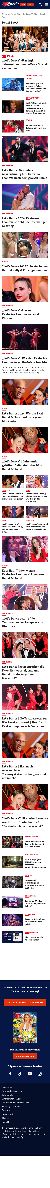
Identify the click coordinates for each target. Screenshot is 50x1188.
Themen (5, 1118)
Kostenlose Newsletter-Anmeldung (25, 1002)
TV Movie (6, 14)
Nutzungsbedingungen (12, 1091)
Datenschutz (7, 1095)
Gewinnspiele (8, 1114)
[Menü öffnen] (46, 4)
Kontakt (5, 1122)
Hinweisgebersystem (11, 1106)
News (13, 14)
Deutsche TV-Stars (30, 14)
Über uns (6, 1110)
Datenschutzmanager (11, 1098)
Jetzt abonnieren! (25, 1056)
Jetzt (23, 4)
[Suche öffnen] (40, 4)
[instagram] (39, 1073)
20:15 (30, 4)
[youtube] (30, 1073)
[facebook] (10, 1073)
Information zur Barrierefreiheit (15, 1102)
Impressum (7, 1087)
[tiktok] (20, 1073)
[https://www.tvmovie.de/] (10, 4)
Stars (19, 14)
